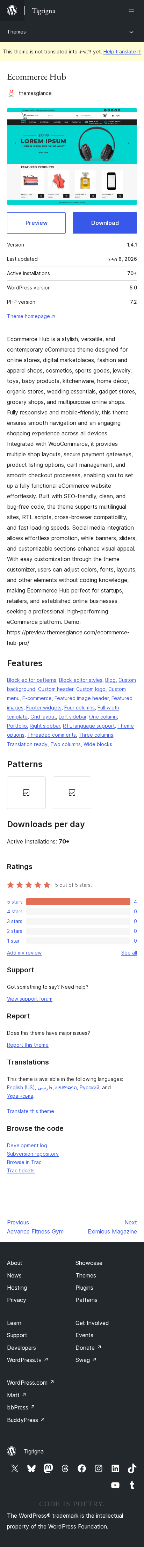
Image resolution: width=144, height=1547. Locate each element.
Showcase (88, 1262)
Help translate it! (122, 51)
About (14, 1262)
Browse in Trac (24, 1162)
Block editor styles (80, 680)
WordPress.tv (28, 1359)
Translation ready (27, 744)
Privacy (16, 1299)
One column (103, 717)
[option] (26, 792)
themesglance (35, 93)
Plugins (84, 1287)
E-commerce (37, 698)
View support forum (29, 999)
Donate (88, 1347)
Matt (17, 1395)
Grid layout (43, 717)
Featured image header (82, 698)
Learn (14, 1322)
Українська (20, 1096)
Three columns (96, 735)
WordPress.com (31, 1382)
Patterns (86, 1299)
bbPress (21, 1407)
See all (129, 953)
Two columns (65, 744)
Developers (21, 1347)
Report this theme (28, 1045)
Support (17, 1335)
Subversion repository (33, 1154)
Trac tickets (21, 1170)
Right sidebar (45, 726)
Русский (89, 1087)
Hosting (17, 1287)
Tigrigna (33, 1451)
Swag (86, 1359)
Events (84, 1335)
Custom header (55, 689)
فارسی (45, 1087)
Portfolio (17, 726)
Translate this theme (30, 1111)
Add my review (24, 953)
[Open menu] (133, 10)
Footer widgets (44, 707)
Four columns (79, 707)
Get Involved (92, 1322)
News (14, 1275)
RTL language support (89, 726)
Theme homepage (28, 316)
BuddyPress (26, 1419)
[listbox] (72, 792)
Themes (16, 32)
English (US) (21, 1087)
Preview (37, 222)
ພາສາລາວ (66, 1087)
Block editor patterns (31, 680)
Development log (27, 1145)
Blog (110, 680)
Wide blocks (98, 744)
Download (105, 222)
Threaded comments (51, 735)
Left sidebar (72, 717)
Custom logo (91, 689)
